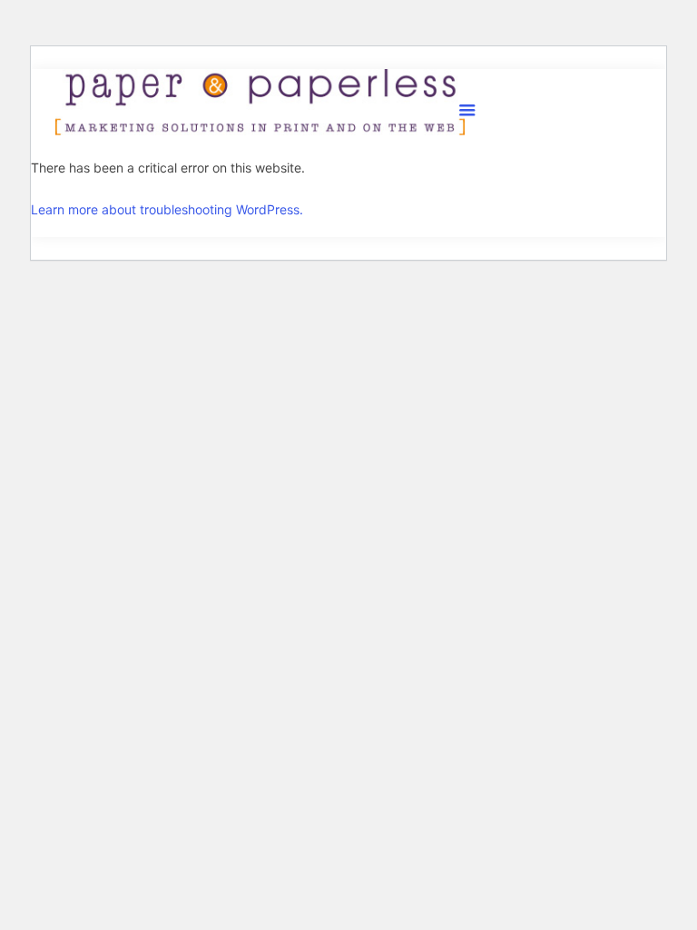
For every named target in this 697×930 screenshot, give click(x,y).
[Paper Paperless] (260, 102)
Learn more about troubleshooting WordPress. (167, 209)
